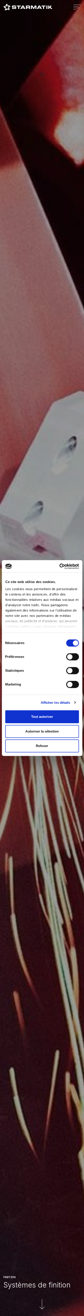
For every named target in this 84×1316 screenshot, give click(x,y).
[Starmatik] (28, 7)
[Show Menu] (77, 7)
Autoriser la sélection (42, 731)
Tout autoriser (42, 716)
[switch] (67, 656)
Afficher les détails (55, 702)
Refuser (42, 746)
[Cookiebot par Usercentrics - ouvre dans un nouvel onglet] (60, 566)
